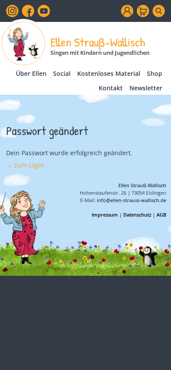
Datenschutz (137, 214)
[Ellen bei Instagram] (12, 11)
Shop (154, 73)
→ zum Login (25, 165)
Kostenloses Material (108, 73)
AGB (161, 214)
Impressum (105, 214)
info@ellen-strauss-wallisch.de (131, 200)
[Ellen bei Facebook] (28, 11)
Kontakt (111, 88)
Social (62, 73)
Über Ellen (31, 73)
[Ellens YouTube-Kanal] (44, 11)
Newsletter (145, 88)
